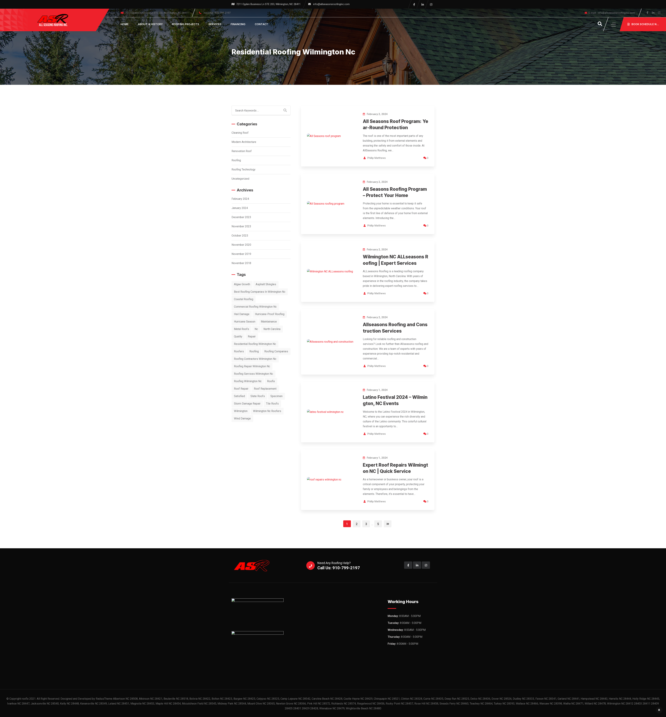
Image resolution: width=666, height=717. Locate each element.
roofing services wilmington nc (253, 373)
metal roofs (241, 329)
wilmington (240, 411)
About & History (150, 24)
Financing (238, 24)
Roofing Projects (185, 24)
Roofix (271, 381)
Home (125, 24)
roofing (254, 351)
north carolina (271, 329)
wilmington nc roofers (267, 411)
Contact (261, 24)
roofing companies (276, 351)
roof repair (241, 388)
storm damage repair (247, 403)
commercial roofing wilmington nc (255, 306)
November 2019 (241, 254)
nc (256, 329)
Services (214, 24)
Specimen (276, 396)
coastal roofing (243, 299)
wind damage (242, 418)
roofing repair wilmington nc (252, 366)
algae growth (242, 284)
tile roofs (272, 403)
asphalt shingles (266, 284)
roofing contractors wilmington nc (255, 358)
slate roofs (257, 396)
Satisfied (239, 396)
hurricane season (244, 321)
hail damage (241, 314)
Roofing (236, 160)
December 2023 (241, 217)
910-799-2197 (217, 12)
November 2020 (241, 244)
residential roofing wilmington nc (255, 344)
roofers (239, 351)
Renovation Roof (242, 151)
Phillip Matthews (376, 158)
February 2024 (240, 198)
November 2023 (241, 226)
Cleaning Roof (240, 132)
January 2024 (240, 208)
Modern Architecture (244, 142)
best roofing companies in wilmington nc (259, 291)
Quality (238, 336)
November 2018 (241, 263)
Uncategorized (240, 178)
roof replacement (265, 388)
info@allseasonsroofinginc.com (331, 4)
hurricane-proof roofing (269, 314)
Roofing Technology (243, 169)
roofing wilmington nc (248, 381)
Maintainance (269, 321)
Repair (252, 336)
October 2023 (240, 235)
